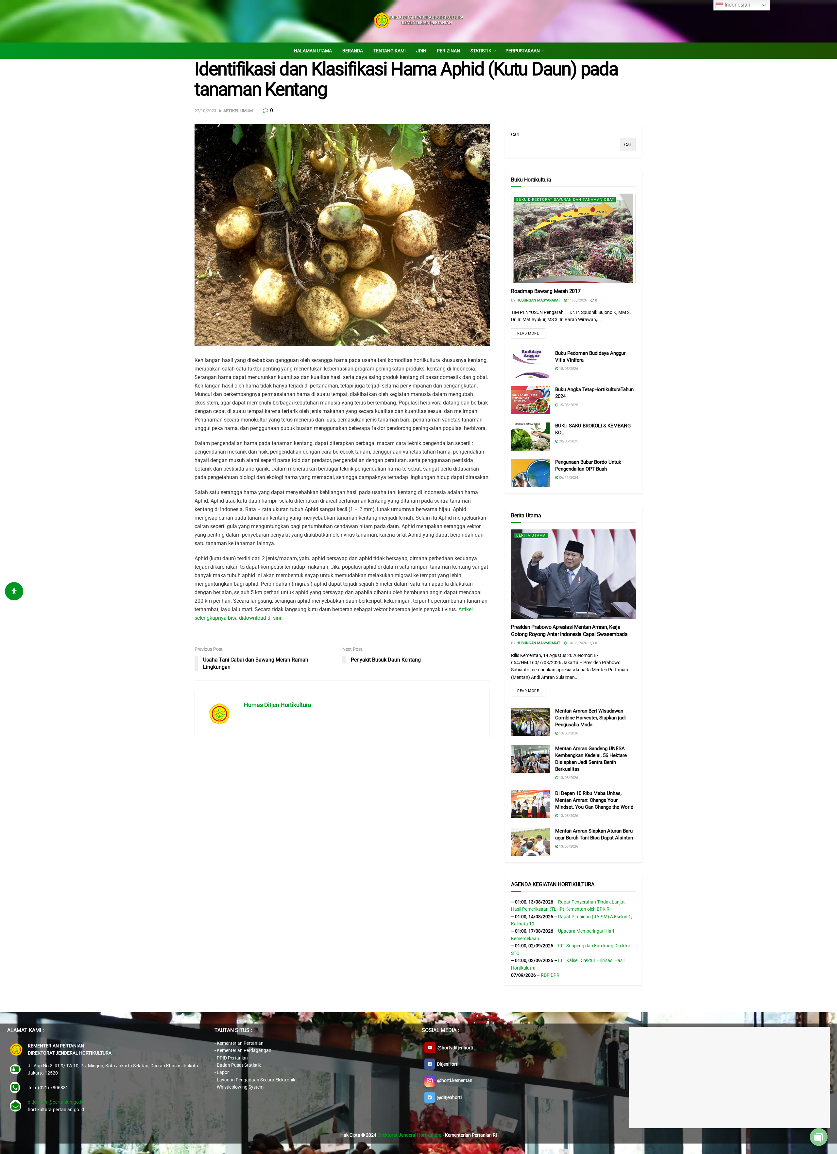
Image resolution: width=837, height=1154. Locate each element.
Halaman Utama (313, 50)
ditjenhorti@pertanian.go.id (56, 1102)
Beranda (352, 50)
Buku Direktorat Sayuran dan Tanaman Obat (565, 200)
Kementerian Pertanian (240, 1043)
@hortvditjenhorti (454, 1047)
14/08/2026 (577, 643)
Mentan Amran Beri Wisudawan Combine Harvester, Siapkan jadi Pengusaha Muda (590, 718)
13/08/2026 (568, 733)
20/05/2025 (568, 441)
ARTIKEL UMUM (238, 110)
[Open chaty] (819, 1137)
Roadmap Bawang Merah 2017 (545, 291)
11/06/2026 (577, 300)
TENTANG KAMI (389, 50)
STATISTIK (480, 50)
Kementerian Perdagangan (244, 1050)
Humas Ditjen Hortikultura (277, 704)
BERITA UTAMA (531, 535)
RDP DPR (550, 975)
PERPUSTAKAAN (522, 50)
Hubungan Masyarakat (538, 300)
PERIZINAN (448, 50)
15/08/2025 (568, 405)
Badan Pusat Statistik (239, 1065)
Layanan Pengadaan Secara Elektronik (256, 1079)
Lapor (223, 1072)
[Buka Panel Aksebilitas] (14, 591)
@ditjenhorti (448, 1097)
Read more (528, 333)
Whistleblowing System (240, 1087)
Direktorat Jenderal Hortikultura (409, 1135)
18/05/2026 (568, 369)
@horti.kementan (453, 1080)
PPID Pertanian (232, 1057)
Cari (515, 134)
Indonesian (736, 5)
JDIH (421, 50)
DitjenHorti (446, 1064)
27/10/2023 (205, 110)
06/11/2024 (568, 477)
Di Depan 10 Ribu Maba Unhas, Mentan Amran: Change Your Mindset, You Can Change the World (594, 800)
